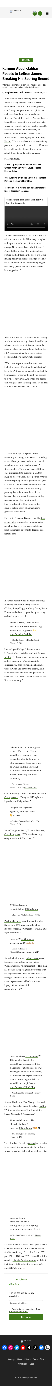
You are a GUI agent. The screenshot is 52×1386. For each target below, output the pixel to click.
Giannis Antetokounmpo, (25, 1260)
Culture (26, 60)
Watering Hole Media (29, 1378)
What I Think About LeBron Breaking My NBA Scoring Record (24, 137)
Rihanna (8, 604)
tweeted (24, 600)
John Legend (32, 958)
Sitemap (11, 1359)
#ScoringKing (31, 1225)
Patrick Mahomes (12, 921)
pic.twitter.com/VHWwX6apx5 (25, 1229)
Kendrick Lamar (21, 604)
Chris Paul (9, 834)
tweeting (17, 928)
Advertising (22, 1364)
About (19, 1359)
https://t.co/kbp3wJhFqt (21, 634)
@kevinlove (21, 1221)
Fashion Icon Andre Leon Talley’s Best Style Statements (24, 201)
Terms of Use (38, 1359)
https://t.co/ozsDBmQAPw (22, 1087)
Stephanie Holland (14, 92)
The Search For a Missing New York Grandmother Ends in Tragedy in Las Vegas (25, 189)
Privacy (27, 1359)
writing (7, 657)
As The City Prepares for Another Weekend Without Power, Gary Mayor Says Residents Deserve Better (22, 167)
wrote (17, 834)
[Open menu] (47, 13)
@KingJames (25, 807)
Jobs (32, 1364)
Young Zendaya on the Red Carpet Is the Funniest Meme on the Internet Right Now (25, 179)
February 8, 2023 (16, 643)
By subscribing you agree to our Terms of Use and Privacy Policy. (25, 1310)
